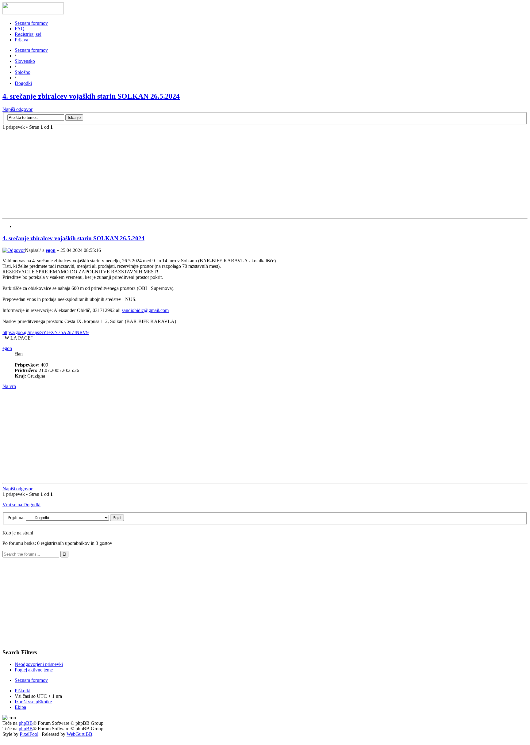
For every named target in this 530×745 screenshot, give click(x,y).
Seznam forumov (31, 23)
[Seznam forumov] (33, 12)
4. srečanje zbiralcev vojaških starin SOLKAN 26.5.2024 (91, 96)
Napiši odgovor (17, 109)
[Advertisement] (265, 173)
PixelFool (29, 734)
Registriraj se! (28, 34)
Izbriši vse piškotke (33, 701)
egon (51, 250)
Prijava (21, 39)
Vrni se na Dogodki (21, 504)
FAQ (20, 28)
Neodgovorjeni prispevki (39, 664)
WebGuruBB (79, 734)
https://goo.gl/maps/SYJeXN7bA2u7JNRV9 (45, 332)
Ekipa (20, 707)
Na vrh (9, 386)
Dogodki (23, 83)
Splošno (22, 72)
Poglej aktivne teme (34, 669)
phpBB (26, 723)
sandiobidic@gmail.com (145, 310)
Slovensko (25, 61)
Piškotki (22, 690)
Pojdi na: (16, 517)
